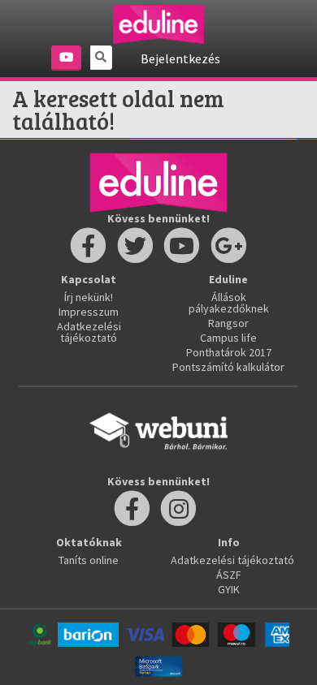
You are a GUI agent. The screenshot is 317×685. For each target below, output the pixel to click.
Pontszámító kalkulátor (228, 367)
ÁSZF (228, 574)
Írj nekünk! (88, 297)
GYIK (229, 589)
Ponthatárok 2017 (228, 352)
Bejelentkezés (180, 58)
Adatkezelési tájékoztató (89, 332)
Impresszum (89, 311)
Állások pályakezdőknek (229, 303)
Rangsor (228, 323)
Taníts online (89, 560)
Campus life (228, 337)
